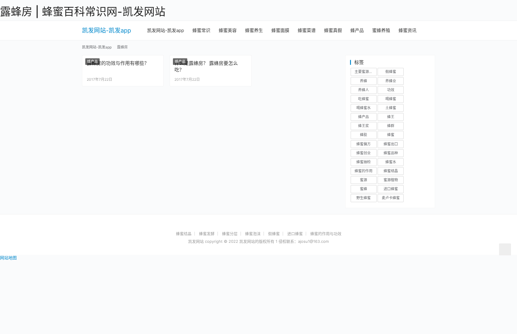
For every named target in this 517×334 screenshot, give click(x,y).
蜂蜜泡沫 (253, 233)
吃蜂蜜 (363, 99)
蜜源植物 (391, 180)
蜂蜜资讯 (407, 30)
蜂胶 (363, 134)
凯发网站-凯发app (106, 30)
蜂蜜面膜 (280, 30)
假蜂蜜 (390, 71)
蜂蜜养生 (254, 30)
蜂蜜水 (390, 162)
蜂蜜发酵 (207, 233)
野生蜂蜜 (363, 198)
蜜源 (363, 180)
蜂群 (390, 125)
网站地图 (8, 257)
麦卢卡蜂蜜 (391, 198)
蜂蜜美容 (228, 30)
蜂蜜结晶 (391, 171)
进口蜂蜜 (391, 189)
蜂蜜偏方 (363, 144)
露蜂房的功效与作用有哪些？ (118, 63)
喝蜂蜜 (390, 99)
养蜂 (363, 81)
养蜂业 (390, 81)
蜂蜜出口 (391, 144)
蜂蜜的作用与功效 (325, 233)
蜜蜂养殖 (381, 30)
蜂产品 (357, 30)
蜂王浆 (363, 125)
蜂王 (390, 117)
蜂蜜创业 (363, 153)
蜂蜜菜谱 (307, 30)
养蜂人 (363, 90)
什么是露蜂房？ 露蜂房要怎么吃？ (206, 66)
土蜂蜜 (390, 108)
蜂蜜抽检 (363, 162)
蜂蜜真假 (333, 30)
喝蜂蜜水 (363, 108)
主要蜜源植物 (365, 71)
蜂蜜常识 (201, 30)
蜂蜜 (390, 134)
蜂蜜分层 (230, 233)
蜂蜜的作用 (363, 171)
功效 (390, 90)
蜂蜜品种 (391, 153)
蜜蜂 (363, 189)
